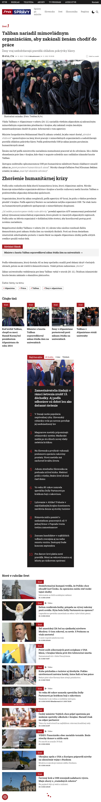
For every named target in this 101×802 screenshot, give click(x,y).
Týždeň (65, 357)
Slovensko (50, 11)
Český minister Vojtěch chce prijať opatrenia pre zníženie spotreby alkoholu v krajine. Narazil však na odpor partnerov (65, 716)
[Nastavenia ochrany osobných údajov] (5, 797)
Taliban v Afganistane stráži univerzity (87, 332)
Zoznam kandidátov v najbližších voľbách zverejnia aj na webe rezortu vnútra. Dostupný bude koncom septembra (52, 540)
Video (50, 603)
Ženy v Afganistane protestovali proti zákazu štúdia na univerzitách (62, 334)
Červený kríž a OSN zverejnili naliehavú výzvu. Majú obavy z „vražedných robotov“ (64, 779)
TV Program (55, 2)
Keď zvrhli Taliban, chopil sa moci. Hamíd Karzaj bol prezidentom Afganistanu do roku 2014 (12, 337)
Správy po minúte (37, 11)
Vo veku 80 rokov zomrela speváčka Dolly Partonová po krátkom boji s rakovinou (50, 491)
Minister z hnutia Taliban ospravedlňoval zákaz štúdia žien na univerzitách (42, 252)
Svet (60, 11)
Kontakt (95, 2)
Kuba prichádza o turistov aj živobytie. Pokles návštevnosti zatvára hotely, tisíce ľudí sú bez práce (66, 673)
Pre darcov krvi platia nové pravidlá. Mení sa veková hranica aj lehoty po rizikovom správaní (53, 557)
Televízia (28, 2)
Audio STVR (70, 2)
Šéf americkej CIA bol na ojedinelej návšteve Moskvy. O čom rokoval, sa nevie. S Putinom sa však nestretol (64, 631)
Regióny (85, 11)
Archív (41, 2)
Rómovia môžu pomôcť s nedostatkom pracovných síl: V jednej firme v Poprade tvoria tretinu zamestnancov (51, 522)
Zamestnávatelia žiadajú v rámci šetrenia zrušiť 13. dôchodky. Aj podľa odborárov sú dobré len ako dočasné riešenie (53, 397)
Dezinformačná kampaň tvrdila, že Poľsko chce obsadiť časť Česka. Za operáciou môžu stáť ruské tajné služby (65, 588)
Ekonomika (71, 11)
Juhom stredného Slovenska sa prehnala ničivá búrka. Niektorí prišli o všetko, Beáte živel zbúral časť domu (52, 473)
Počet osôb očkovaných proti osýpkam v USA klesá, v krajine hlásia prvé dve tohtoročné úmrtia (65, 651)
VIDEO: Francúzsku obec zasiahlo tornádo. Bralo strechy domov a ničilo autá (64, 737)
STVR (4, 2)
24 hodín (49, 357)
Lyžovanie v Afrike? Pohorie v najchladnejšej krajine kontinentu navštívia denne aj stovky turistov (52, 505)
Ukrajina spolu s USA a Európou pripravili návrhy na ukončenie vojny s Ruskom (65, 758)
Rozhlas (15, 2)
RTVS (7, 56)
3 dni (57, 357)
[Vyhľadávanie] (97, 12)
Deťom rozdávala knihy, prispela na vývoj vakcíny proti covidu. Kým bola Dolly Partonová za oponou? (66, 609)
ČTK (12, 56)
